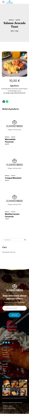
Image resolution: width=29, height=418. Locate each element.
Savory (18, 20)
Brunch (11, 20)
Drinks (4, 373)
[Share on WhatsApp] (7, 101)
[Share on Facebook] (3, 101)
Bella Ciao (5, 364)
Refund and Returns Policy (9, 408)
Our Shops (5, 352)
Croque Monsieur (13, 178)
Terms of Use (5, 354)
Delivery (11, 405)
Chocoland (5, 366)
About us (4, 350)
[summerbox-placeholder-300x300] (14, 124)
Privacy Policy (5, 356)
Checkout (5, 405)
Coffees (4, 371)
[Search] (25, 239)
